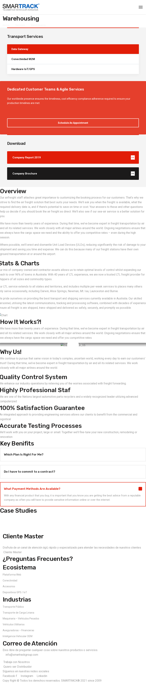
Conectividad (10, 580)
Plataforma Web (12, 574)
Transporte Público (13, 606)
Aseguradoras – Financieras (18, 630)
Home (6, 25)
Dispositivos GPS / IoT (15, 592)
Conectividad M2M (23, 59)
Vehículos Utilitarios (14, 624)
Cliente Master (23, 536)
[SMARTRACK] (21, 7)
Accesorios (9, 586)
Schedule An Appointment (73, 122)
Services (20, 25)
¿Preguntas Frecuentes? (38, 558)
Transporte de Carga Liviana (18, 612)
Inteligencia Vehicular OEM (17, 636)
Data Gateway (19, 49)
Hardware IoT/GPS (23, 69)
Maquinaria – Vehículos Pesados (21, 618)
